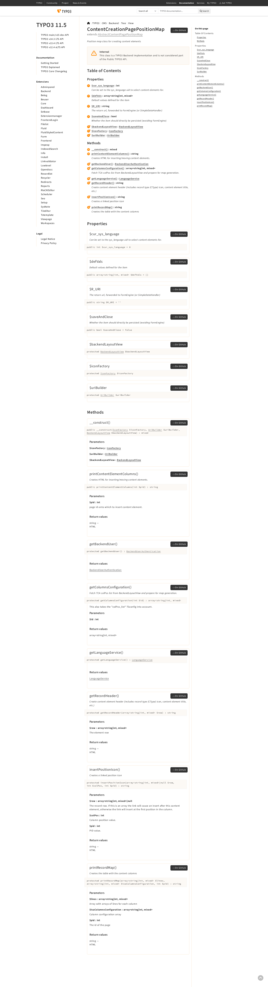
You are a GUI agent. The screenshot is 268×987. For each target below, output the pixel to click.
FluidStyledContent (52, 132)
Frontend (46, 140)
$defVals (97, 96)
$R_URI (96, 106)
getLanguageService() (104, 178)
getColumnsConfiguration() (108, 168)
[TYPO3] (88, 23)
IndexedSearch (49, 149)
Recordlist (46, 174)
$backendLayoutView (104, 126)
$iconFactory (99, 131)
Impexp (45, 145)
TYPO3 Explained (50, 67)
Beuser (45, 99)
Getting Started (49, 63)
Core (43, 103)
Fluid (44, 128)
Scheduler (46, 194)
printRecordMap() (102, 207)
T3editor (46, 211)
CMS (104, 23)
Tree (123, 23)
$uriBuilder (98, 135)
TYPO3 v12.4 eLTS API (53, 47)
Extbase (45, 112)
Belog (44, 95)
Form (44, 136)
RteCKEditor (48, 190)
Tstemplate (47, 215)
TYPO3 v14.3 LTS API (52, 39)
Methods (200, 41)
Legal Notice (48, 239)
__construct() (100, 149)
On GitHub (180, 30)
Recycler (45, 178)
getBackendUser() (102, 164)
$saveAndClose (100, 116)
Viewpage (46, 219)
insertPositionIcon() (104, 197)
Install (44, 157)
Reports (45, 186)
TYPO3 (96, 23)
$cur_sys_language (103, 85)
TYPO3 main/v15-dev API (55, 35)
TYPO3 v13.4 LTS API (52, 43)
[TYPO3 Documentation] (64, 11)
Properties (201, 37)
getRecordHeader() (103, 183)
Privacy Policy (49, 243)
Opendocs (46, 169)
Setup (44, 202)
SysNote (45, 206)
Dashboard (47, 107)
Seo (43, 198)
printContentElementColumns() (110, 154)
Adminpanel (48, 87)
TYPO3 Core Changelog (54, 71)
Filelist (44, 124)
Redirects (46, 182)
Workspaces (47, 223)
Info (43, 153)
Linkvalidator (48, 161)
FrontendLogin (49, 120)
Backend (46, 91)
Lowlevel (46, 165)
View (131, 23)
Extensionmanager (51, 116)
